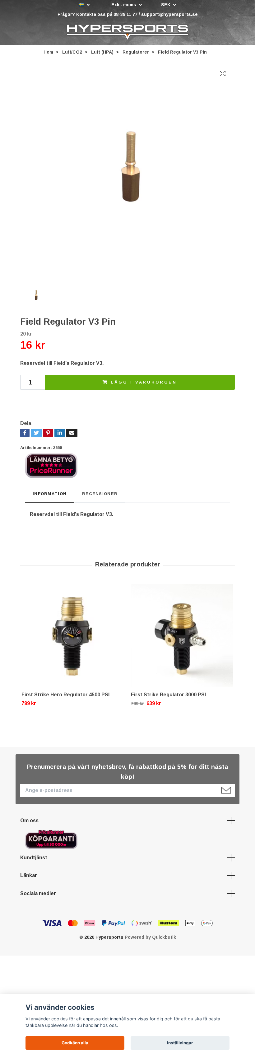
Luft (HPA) (102, 52)
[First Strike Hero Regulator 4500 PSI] (72, 635)
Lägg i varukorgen (144, 382)
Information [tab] (50, 493)
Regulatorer (136, 52)
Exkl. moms (124, 4)
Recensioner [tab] (100, 493)
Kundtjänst (33, 857)
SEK (166, 4)
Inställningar (180, 1042)
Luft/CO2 (72, 52)
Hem (48, 52)
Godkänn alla (75, 1042)
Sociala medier (38, 893)
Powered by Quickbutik (150, 937)
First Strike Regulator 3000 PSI (168, 694)
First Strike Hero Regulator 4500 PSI (65, 694)
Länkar (28, 875)
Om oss (29, 820)
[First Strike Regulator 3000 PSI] (182, 635)
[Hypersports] (127, 32)
